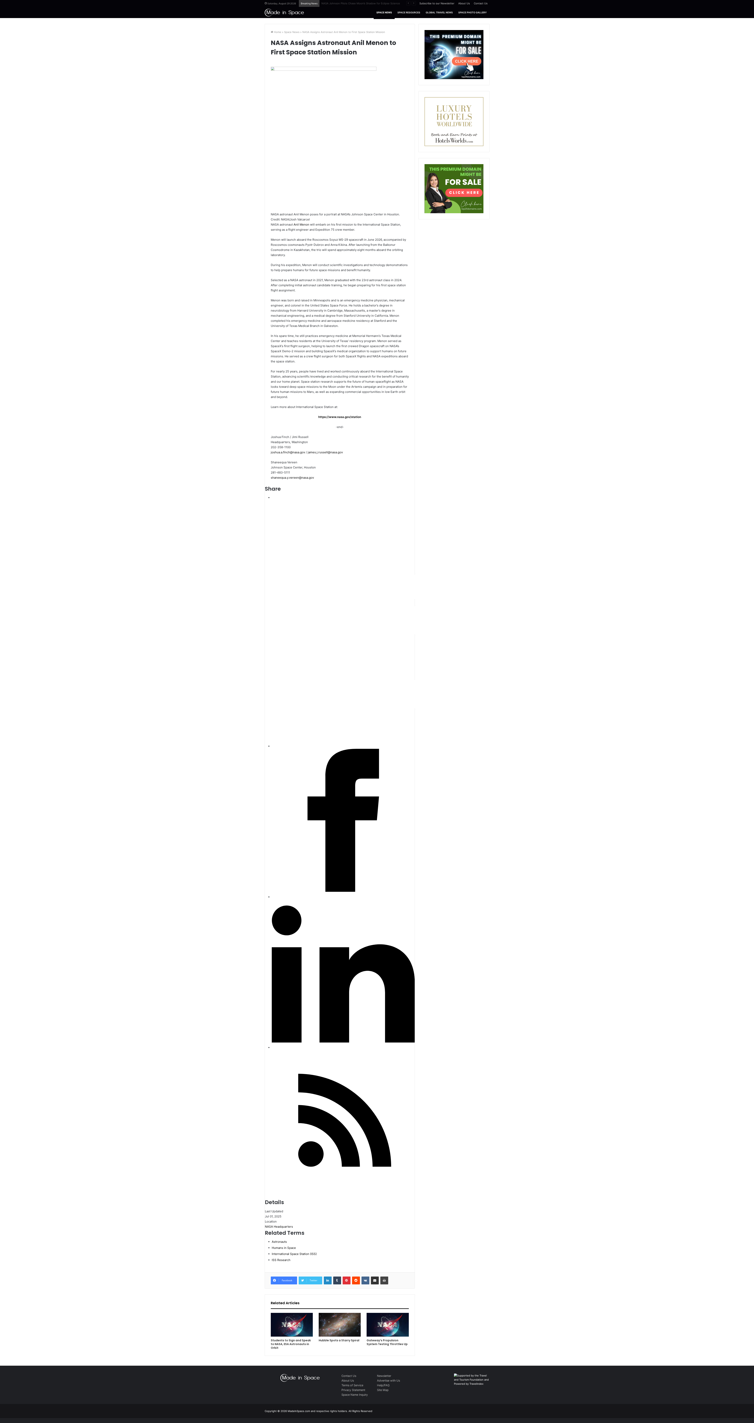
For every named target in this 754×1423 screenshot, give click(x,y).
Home (277, 32)
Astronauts (279, 1242)
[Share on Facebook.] (343, 891)
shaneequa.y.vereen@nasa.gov (292, 477)
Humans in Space (284, 1248)
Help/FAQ (383, 1385)
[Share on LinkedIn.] (343, 1041)
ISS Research (281, 1260)
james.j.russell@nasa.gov (325, 452)
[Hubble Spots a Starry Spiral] (340, 1325)
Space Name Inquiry (354, 1394)
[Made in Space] (284, 12)
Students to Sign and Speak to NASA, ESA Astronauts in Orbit (291, 1344)
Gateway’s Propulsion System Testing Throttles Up (387, 1342)
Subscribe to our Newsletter (436, 3)
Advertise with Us (388, 1380)
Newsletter (384, 1375)
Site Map (383, 1390)
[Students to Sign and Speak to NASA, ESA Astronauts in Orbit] (292, 1325)
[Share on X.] (389, 740)
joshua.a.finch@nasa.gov (288, 452)
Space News (384, 12)
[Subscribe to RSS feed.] (343, 1192)
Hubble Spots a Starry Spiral (339, 1340)
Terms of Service (352, 1385)
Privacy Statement (353, 1390)
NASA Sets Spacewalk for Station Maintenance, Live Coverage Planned (365, 3)
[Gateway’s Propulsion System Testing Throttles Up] (388, 1325)
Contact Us (481, 3)
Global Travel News (439, 12)
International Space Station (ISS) (294, 1254)
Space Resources (408, 12)
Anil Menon (301, 224)
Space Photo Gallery (472, 12)
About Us (464, 3)
